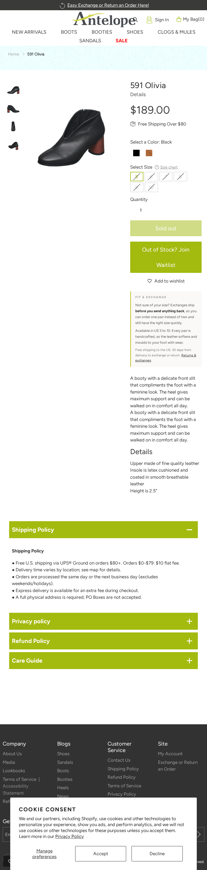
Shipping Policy (123, 768)
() (193, 19)
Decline (157, 853)
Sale (122, 41)
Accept (100, 853)
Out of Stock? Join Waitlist (165, 257)
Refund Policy (122, 777)
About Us (12, 753)
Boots (63, 770)
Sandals (65, 762)
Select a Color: (151, 142)
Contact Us (119, 760)
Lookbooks (14, 770)
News (63, 796)
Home (13, 54)
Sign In (162, 19)
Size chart (169, 167)
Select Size (154, 167)
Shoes (63, 753)
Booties (65, 779)
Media (9, 762)
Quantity (139, 199)
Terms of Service (20, 779)
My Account (170, 753)
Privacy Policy (69, 836)
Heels (63, 787)
